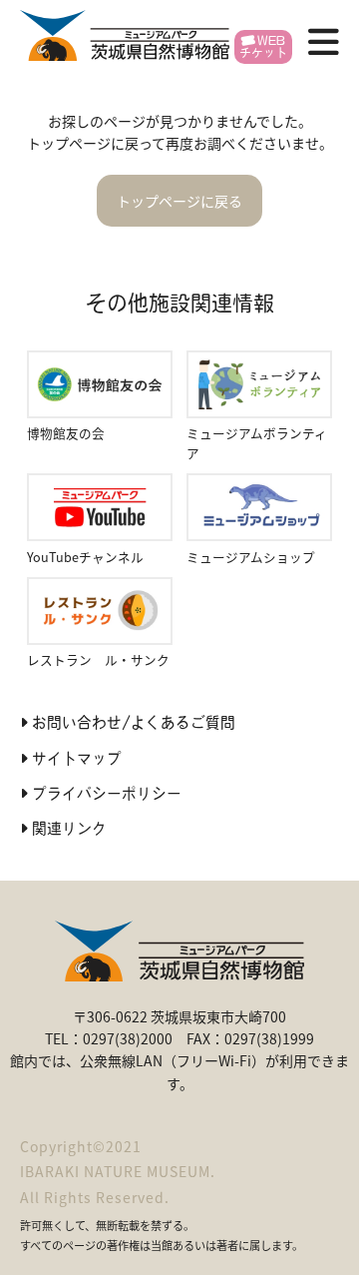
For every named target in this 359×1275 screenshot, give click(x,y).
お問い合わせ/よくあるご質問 (133, 722)
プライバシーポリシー (106, 793)
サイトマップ (77, 758)
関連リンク (69, 828)
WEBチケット (263, 46)
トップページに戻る (179, 201)
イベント (122, 234)
